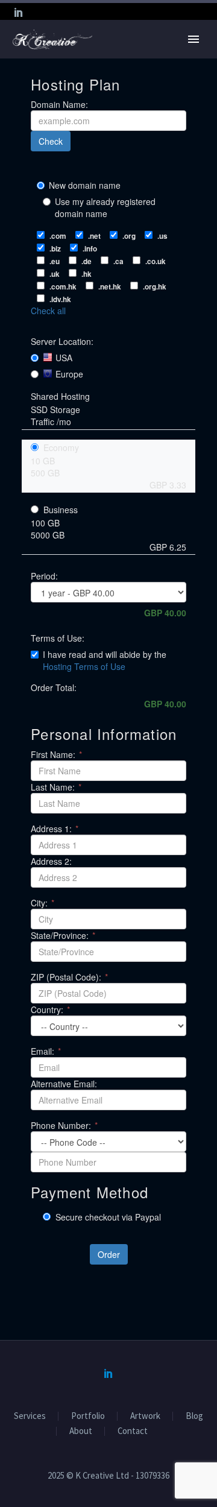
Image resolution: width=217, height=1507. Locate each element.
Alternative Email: (64, 1084)
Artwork (145, 1416)
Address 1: (54, 829)
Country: (50, 1009)
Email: (46, 1051)
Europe (69, 374)
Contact (133, 1431)
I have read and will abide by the (104, 660)
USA (63, 358)
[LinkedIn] (19, 12)
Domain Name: (59, 104)
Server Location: (62, 341)
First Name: (56, 754)
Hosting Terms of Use (84, 666)
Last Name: (56, 787)
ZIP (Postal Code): (69, 977)
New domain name (85, 185)
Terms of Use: (57, 638)
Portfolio (88, 1416)
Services (30, 1416)
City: (42, 903)
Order (109, 1254)
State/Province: (63, 935)
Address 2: (51, 861)
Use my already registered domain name (105, 207)
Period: (44, 576)
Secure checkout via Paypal (107, 1217)
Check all (48, 311)
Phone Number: (64, 1125)
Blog (194, 1416)
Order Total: (54, 687)
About (80, 1431)
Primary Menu (193, 39)
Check (51, 141)
